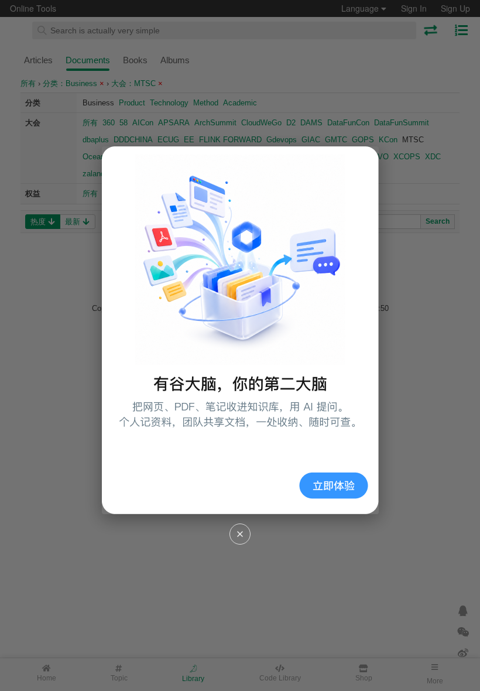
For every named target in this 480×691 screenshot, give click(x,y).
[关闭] (240, 534)
